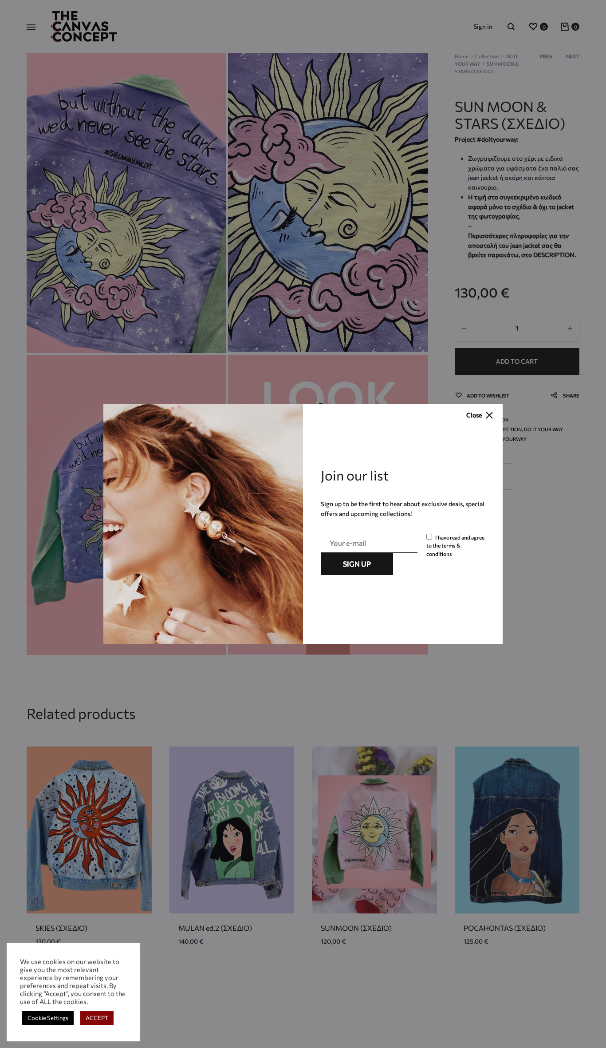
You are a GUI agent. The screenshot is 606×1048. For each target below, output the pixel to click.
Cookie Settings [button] (48, 1017)
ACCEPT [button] (97, 1017)
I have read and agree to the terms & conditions (455, 545)
